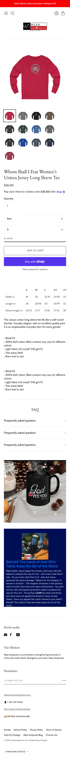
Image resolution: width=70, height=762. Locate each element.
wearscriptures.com (19, 740)
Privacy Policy (36, 729)
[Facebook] (11, 635)
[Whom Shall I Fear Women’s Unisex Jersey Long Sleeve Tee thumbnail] (9, 115)
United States (15, 751)
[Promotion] (35, 491)
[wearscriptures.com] (35, 27)
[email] (5, 635)
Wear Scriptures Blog (33, 735)
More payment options (35, 269)
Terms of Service (54, 729)
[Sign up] (64, 680)
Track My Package (12, 735)
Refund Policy (20, 729)
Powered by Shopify (38, 740)
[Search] (12, 13)
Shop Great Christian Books (17, 709)
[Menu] (6, 13)
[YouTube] (18, 635)
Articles (7, 729)
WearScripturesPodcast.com (17, 694)
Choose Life (51, 735)
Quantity (8, 198)
